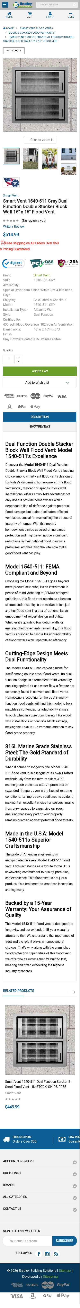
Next (74, 992)
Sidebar (15, 50)
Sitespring (50, 1277)
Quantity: (8, 350)
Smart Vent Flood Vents (36, 28)
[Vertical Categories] (5, 5)
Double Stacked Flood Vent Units (32, 32)
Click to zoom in (41, 140)
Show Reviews (39, 426)
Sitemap (65, 1271)
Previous (68, 992)
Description (40, 417)
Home (10, 28)
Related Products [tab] (18, 991)
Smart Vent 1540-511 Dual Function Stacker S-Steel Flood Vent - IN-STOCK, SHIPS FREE (38, 1084)
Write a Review (14, 227)
